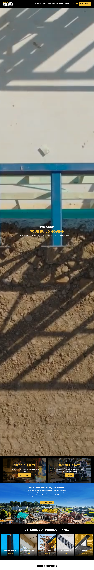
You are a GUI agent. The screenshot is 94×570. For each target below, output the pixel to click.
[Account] (73, 3)
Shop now (70, 475)
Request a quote (24, 475)
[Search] (71, 3)
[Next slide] (92, 503)
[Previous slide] (2, 503)
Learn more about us (47, 502)
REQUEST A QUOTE (84, 3)
